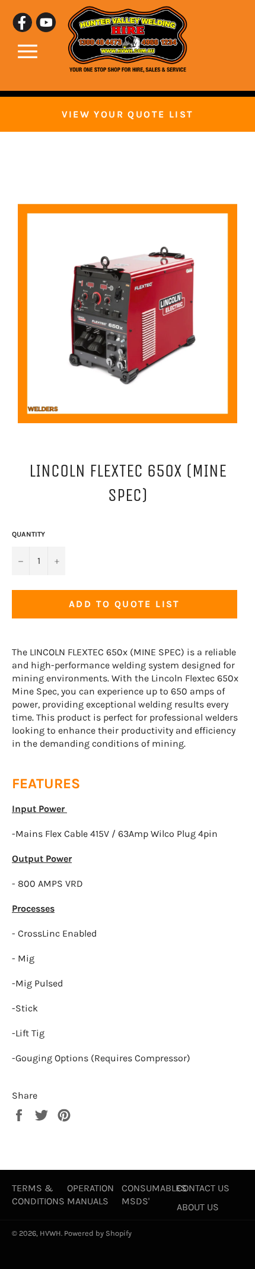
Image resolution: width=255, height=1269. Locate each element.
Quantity (28, 534)
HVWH (50, 1233)
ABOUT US (198, 1207)
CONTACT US (203, 1188)
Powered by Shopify (98, 1233)
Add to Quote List (124, 604)
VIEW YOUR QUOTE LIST (128, 114)
